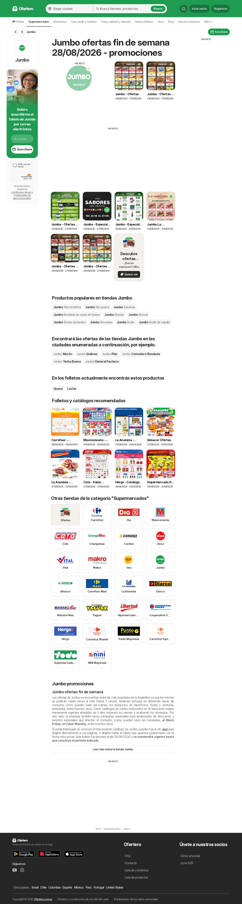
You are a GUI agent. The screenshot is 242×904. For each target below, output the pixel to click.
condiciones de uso (21, 192)
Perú (88, 887)
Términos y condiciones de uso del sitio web (83, 899)
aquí (165, 729)
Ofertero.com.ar (43, 899)
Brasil (35, 887)
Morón (63, 354)
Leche (71, 389)
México (79, 887)
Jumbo (67, 307)
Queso (58, 389)
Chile (43, 887)
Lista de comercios (189, 21)
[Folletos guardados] (184, 9)
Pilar (109, 354)
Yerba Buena (67, 361)
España (67, 887)
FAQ (127, 856)
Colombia (54, 887)
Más (206, 21)
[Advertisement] (79, 91)
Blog (171, 21)
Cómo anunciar (190, 856)
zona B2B (186, 863)
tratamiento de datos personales (22, 197)
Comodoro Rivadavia (141, 354)
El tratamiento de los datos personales (136, 899)
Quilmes (87, 354)
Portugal (98, 887)
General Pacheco (102, 361)
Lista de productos (136, 877)
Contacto (131, 863)
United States (114, 887)
